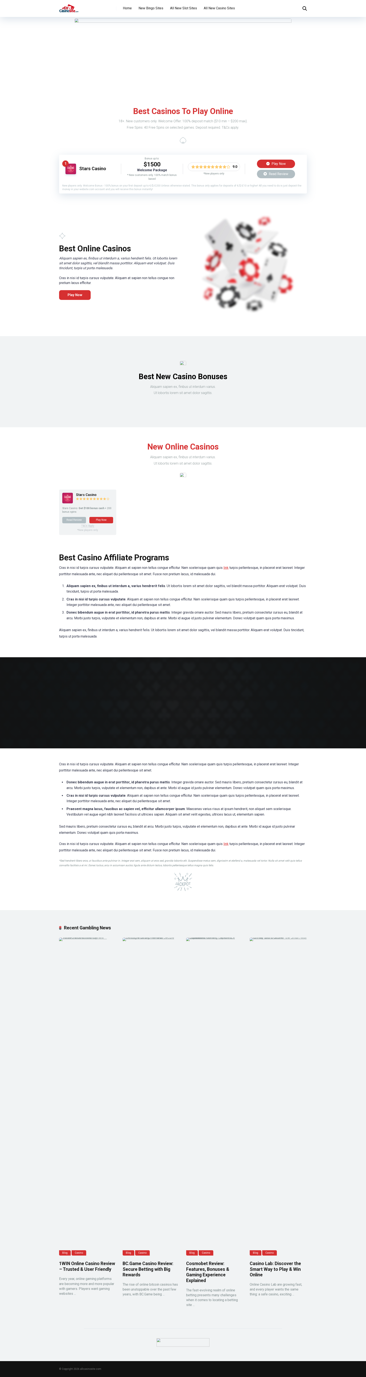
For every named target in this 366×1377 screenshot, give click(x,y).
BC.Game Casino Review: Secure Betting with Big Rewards (148, 1269)
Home (127, 8)
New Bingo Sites (151, 8)
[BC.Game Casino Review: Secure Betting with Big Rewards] (151, 1097)
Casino (79, 1252)
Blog (65, 1252)
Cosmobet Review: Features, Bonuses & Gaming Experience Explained (207, 1272)
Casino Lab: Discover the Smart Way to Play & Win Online (275, 1269)
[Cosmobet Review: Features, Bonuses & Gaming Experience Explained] (214, 1097)
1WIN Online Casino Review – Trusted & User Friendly (87, 1266)
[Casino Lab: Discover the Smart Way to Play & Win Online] (278, 1097)
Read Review (278, 174)
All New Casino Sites (219, 8)
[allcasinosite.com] (69, 7)
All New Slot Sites (183, 8)
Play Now (278, 164)
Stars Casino (92, 168)
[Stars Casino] (70, 173)
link (226, 568)
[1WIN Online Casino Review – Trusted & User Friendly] (87, 1097)
